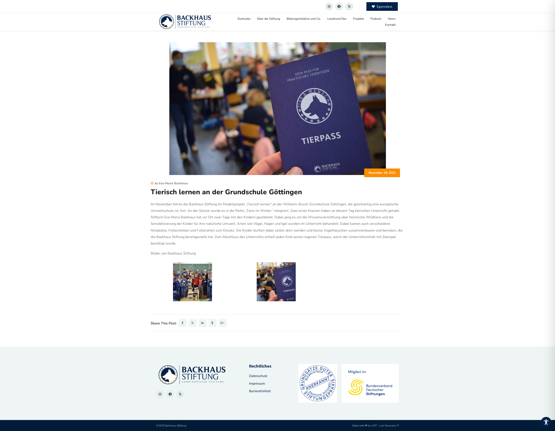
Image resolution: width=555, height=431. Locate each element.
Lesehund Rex (336, 19)
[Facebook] (339, 6)
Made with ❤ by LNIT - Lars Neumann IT (375, 425)
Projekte (358, 19)
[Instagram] (329, 6)
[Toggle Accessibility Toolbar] (546, 422)
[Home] (184, 21)
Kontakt (390, 25)
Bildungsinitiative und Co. (304, 19)
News (392, 19)
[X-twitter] (349, 6)
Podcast (376, 19)
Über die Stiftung (268, 19)
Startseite (243, 19)
